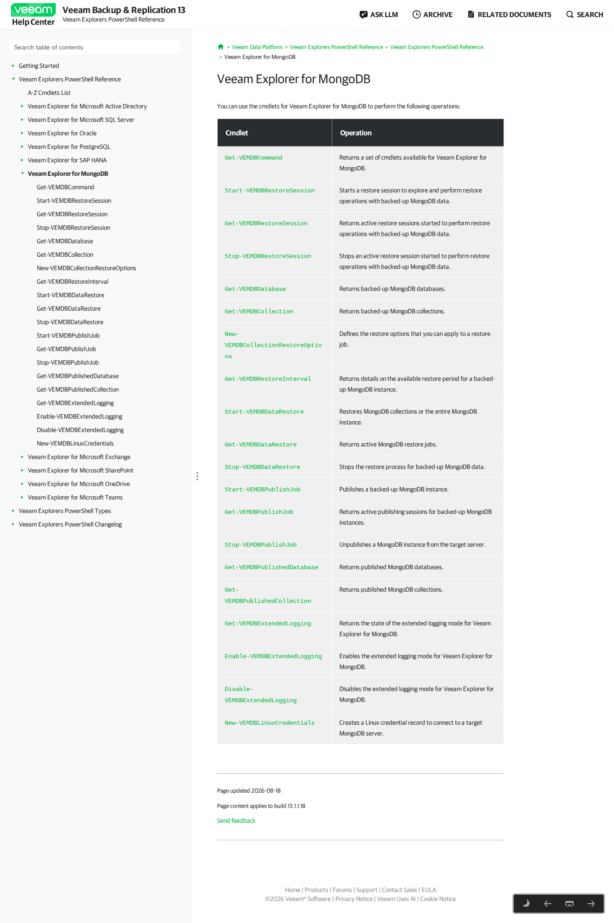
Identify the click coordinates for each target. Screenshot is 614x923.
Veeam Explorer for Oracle (62, 133)
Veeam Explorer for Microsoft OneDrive (79, 483)
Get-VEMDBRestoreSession (72, 214)
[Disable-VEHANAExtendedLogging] (548, 903)
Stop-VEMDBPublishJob (68, 362)
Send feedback (236, 820)
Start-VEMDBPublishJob (68, 335)
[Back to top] (569, 903)
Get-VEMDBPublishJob (66, 348)
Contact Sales (399, 889)
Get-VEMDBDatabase (65, 241)
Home (292, 889)
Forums (342, 889)
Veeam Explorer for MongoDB (68, 173)
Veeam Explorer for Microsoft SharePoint (80, 470)
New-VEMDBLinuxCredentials (75, 443)
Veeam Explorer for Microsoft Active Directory (87, 106)
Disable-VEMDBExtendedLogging (80, 429)
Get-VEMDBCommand (65, 187)
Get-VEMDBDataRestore (69, 308)
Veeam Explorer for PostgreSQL (69, 146)
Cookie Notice (438, 898)
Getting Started (39, 65)
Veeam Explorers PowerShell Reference (70, 79)
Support (367, 889)
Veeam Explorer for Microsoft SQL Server (81, 119)
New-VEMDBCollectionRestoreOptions (86, 268)
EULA (429, 889)
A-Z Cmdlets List (49, 92)
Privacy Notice (354, 898)
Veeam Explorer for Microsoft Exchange (79, 456)
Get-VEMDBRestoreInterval (72, 281)
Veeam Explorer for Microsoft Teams (75, 497)
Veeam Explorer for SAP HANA (67, 160)
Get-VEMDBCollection (65, 254)
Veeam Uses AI (396, 898)
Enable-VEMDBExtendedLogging (79, 416)
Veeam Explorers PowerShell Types (65, 510)
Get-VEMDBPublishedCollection (78, 389)
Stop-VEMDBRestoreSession (73, 227)
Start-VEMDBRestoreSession (74, 200)
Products (316, 889)
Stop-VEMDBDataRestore (70, 322)
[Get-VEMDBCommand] (591, 903)
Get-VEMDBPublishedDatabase (78, 375)
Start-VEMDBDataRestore (70, 295)
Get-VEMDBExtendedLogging (75, 402)
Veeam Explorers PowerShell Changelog (70, 524)
